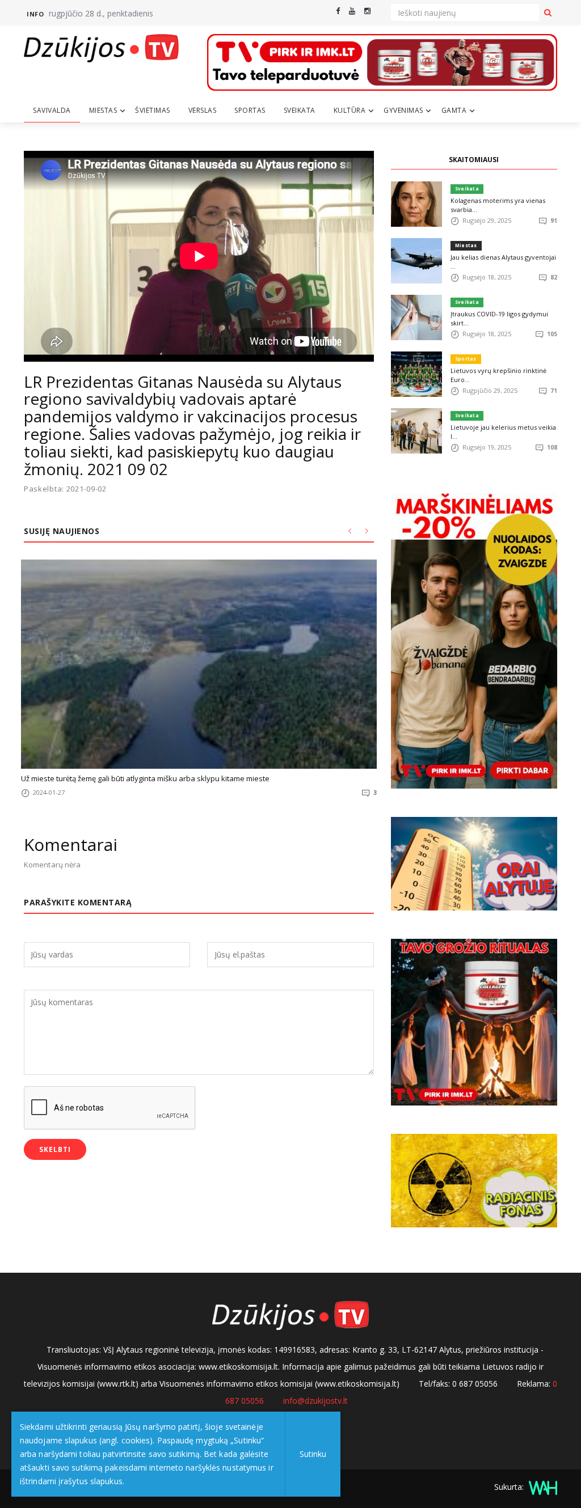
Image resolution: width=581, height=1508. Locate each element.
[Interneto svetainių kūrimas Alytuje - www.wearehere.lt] (541, 1486)
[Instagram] (367, 11)
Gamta (454, 110)
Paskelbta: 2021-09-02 (65, 489)
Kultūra (350, 110)
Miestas (103, 110)
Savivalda (52, 110)
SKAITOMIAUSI (474, 159)
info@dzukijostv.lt (315, 1400)
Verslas (202, 110)
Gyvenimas (403, 110)
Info (35, 14)
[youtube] (352, 11)
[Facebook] (337, 11)
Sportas (250, 110)
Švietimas (152, 110)
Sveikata (299, 110)
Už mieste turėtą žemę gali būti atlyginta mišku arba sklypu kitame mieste (145, 778)
